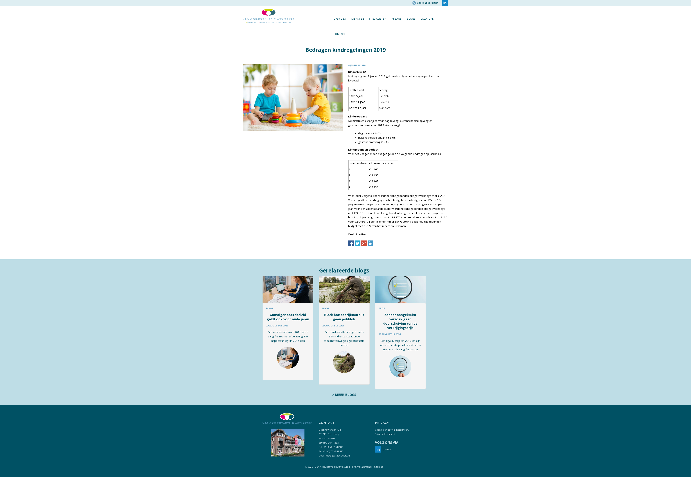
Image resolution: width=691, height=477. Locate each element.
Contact (339, 34)
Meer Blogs (345, 394)
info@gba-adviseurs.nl (337, 455)
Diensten (357, 18)
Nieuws (396, 18)
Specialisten (377, 18)
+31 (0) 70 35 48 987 (332, 447)
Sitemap (378, 466)
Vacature (427, 18)
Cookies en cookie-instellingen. (392, 429)
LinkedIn (387, 449)
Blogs (411, 18)
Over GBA (339, 18)
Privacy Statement (385, 434)
